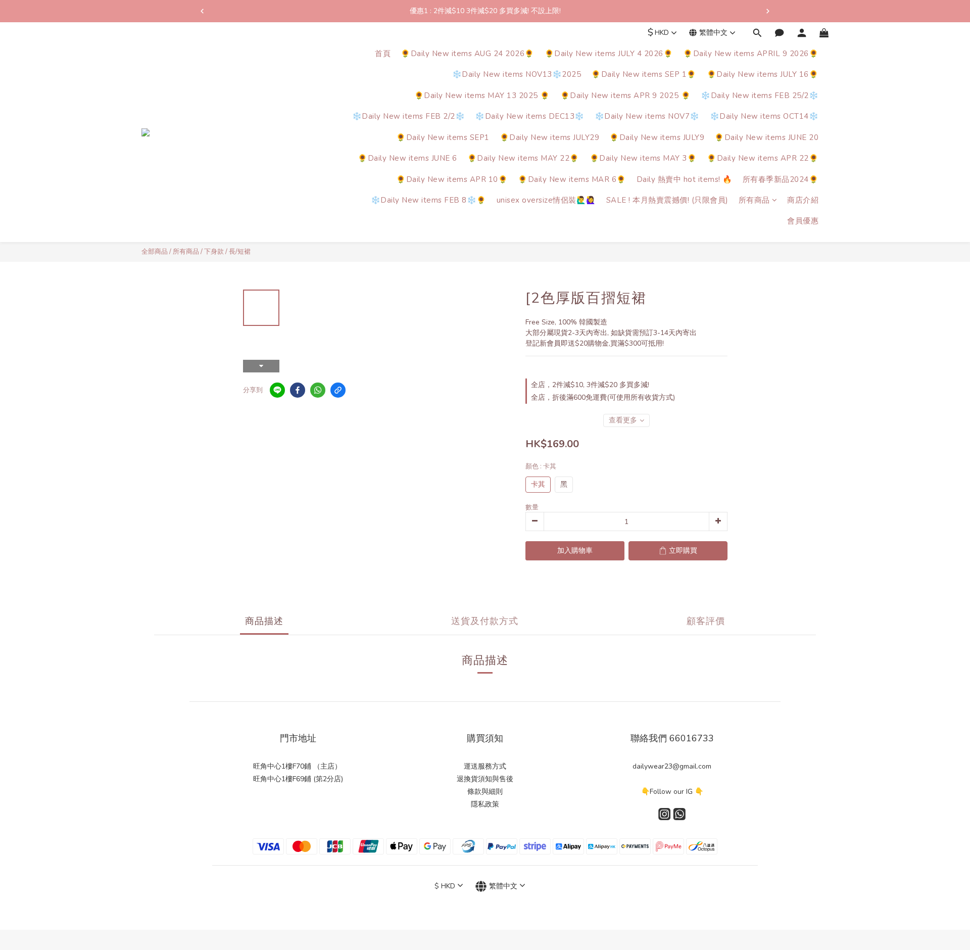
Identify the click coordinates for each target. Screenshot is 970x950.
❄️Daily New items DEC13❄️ (530, 117)
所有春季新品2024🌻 (781, 179)
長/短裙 (240, 251)
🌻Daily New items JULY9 (656, 137)
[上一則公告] (202, 11)
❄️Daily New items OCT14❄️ (764, 117)
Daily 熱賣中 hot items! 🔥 (685, 179)
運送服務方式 (485, 766)
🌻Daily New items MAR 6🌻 (572, 179)
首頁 (383, 54)
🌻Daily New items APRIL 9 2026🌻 (750, 54)
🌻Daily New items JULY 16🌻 (763, 75)
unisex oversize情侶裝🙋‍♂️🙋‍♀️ (546, 200)
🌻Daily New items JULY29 (550, 137)
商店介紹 (802, 200)
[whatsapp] (317, 390)
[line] (277, 390)
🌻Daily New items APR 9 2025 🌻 (625, 95)
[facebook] (297, 390)
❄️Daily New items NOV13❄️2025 (516, 75)
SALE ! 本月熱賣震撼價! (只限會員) (667, 200)
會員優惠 (802, 221)
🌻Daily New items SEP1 (443, 137)
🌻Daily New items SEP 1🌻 (644, 75)
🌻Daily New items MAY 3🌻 (643, 158)
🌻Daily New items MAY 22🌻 (523, 158)
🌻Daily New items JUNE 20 (766, 137)
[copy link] (338, 390)
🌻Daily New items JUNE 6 (407, 158)
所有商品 (754, 200)
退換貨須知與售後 (485, 779)
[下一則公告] (767, 11)
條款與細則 (485, 791)
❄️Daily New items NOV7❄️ (647, 117)
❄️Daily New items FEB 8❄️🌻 (429, 200)
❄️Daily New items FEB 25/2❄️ (759, 95)
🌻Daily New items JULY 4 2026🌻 (609, 54)
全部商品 (154, 251)
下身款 (214, 251)
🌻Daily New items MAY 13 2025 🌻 (482, 95)
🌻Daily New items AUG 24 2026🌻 (468, 54)
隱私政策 (485, 804)
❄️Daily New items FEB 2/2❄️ (408, 117)
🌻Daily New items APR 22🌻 (762, 158)
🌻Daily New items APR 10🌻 (452, 179)
